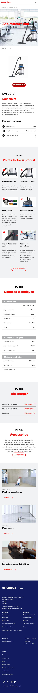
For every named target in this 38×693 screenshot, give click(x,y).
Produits (11, 7)
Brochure (19, 413)
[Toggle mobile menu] (36, 2)
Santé (24, 627)
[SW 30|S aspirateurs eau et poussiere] (19, 67)
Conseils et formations (7, 641)
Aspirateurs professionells (8, 623)
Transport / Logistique (28, 623)
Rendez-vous (5, 658)
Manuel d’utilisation (19, 404)
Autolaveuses (5, 614)
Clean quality (28, 641)
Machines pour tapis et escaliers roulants (12, 630)
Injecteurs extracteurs (7, 627)
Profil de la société (29, 643)
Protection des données (8, 667)
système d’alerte (6, 671)
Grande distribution (28, 617)
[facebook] (8, 682)
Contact (4, 651)
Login (3, 661)
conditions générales (7, 674)
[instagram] (4, 682)
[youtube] (11, 682)
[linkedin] (15, 682)
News (3, 654)
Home (21, 588)
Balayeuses (5, 617)
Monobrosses (5, 620)
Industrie (25, 620)
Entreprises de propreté (29, 614)
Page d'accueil (4, 7)
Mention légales (6, 664)
